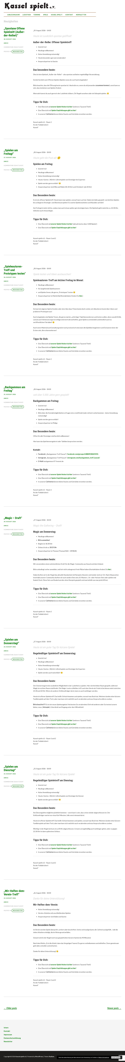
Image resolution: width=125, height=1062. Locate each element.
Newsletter (81, 14)
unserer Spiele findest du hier (61, 107)
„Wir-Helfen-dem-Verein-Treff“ (14, 892)
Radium (51, 1056)
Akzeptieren (115, 1057)
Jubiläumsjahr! (13, 14)
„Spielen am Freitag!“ (11, 151)
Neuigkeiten (18, 51)
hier (109, 569)
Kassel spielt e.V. (21, 1056)
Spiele (45, 14)
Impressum (8, 1035)
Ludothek (27, 14)
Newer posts (114, 1008)
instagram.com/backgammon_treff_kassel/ (84, 458)
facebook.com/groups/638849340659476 (82, 454)
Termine (36, 14)
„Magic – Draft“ (13, 518)
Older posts (10, 1008)
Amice (6, 43)
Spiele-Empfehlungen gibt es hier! (63, 110)
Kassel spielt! (56, 14)
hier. (80, 296)
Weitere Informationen (103, 1057)
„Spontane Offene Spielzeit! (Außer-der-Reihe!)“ (14, 32)
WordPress (39, 1056)
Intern (6, 1028)
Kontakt (69, 14)
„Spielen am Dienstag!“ (11, 768)
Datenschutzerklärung (12, 1038)
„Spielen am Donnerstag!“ (11, 641)
